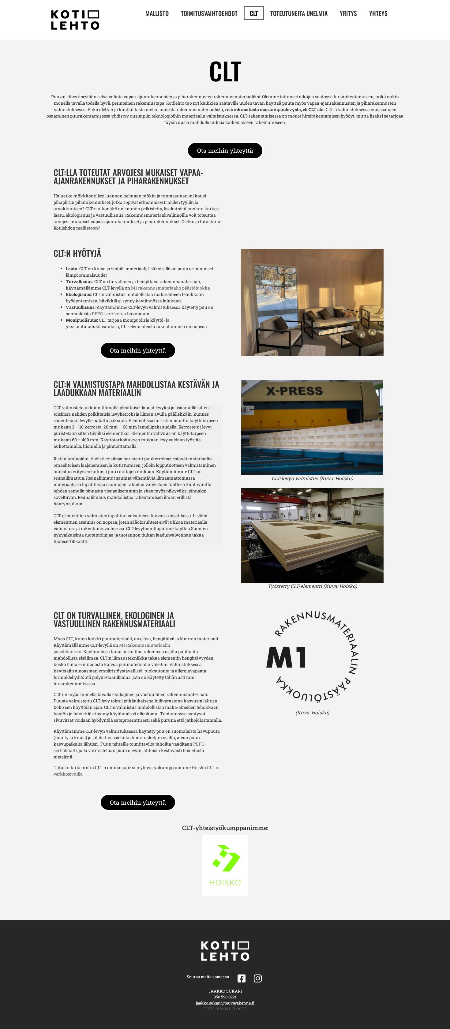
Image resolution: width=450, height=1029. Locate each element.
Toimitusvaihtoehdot (209, 13)
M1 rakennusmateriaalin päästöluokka (170, 288)
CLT (254, 13)
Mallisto (157, 13)
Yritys (348, 13)
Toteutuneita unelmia (299, 13)
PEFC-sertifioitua (109, 313)
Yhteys (378, 13)
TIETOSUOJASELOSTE (225, 1009)
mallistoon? (88, 228)
